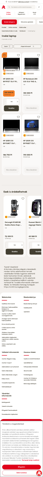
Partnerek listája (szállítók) (30, 460)
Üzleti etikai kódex (7, 371)
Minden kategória (9, 22)
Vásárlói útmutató (7, 406)
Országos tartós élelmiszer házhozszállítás (10, 319)
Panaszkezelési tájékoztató (10, 414)
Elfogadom (21, 467)
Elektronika (22, 27)
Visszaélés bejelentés (8, 383)
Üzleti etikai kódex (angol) (9, 375)
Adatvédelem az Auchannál (10, 367)
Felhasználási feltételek (31, 367)
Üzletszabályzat (6, 387)
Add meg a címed (23, 2)
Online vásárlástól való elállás (9, 345)
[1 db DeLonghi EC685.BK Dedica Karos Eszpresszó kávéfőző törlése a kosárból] (7, 245)
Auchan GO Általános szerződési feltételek (30, 379)
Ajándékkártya (28, 363)
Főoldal (4, 27)
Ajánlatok (27, 312)
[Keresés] (9, 7)
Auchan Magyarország (8, 359)
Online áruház (12, 27)
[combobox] (21, 7)
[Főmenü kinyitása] (39, 7)
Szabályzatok (28, 308)
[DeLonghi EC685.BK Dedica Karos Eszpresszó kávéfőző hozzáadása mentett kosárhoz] (23, 198)
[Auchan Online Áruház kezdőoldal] (3, 7)
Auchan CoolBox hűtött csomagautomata (9, 314)
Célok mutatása (21, 473)
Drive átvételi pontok (8, 324)
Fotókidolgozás (28, 375)
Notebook (22, 31)
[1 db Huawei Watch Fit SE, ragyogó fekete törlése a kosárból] (31, 245)
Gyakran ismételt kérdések (32, 359)
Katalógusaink (6, 402)
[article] (11, 82)
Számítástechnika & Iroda (9, 31)
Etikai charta (5, 379)
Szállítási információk (8, 304)
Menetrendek (28, 371)
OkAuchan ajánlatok (27, 22)
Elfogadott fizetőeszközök (9, 410)
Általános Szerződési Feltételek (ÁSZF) (8, 333)
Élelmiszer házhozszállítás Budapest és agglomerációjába (10, 309)
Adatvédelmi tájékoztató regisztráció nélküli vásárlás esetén (10, 339)
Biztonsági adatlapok (30, 383)
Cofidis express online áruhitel (8, 328)
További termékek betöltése (23, 182)
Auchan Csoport (7, 363)
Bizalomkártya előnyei (30, 304)
